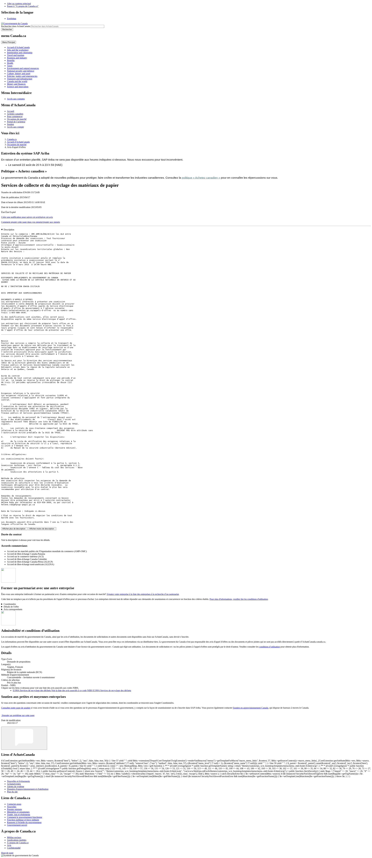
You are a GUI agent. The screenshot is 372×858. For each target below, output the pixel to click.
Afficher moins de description (42, 529)
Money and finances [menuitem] (16, 84)
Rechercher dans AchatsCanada (15, 26)
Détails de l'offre (11, 606)
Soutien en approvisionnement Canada (250, 708)
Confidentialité (13, 848)
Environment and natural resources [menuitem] (23, 68)
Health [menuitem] (10, 63)
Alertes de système (15, 786)
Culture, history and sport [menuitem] (18, 73)
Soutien (10, 124)
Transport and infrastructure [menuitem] (19, 79)
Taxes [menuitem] (9, 65)
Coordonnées (10, 604)
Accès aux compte (15, 127)
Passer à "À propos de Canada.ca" (23, 6)
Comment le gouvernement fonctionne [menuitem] (24, 817)
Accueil (10, 111)
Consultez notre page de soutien (15, 708)
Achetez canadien (15, 114)
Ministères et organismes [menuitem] (18, 812)
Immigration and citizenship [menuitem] (19, 52)
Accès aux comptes (16, 99)
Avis (9, 845)
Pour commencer (15, 116)
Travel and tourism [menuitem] (15, 55)
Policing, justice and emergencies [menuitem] (22, 76)
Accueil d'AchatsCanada (18, 142)
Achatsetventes (14, 784)
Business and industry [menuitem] (17, 58)
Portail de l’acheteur (16, 121)
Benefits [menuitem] (11, 60)
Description (9, 229)
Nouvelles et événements (18, 781)
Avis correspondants (13, 609)
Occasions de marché (16, 119)
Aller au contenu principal (19, 3)
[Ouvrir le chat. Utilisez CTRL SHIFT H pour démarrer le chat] (24, 738)
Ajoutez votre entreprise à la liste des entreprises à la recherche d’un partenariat (143, 594)
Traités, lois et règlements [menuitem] (18, 814)
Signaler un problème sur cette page (18, 715)
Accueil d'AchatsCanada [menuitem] (18, 47)
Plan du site (12, 792)
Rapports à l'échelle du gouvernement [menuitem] (24, 822)
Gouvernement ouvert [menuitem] (17, 825)
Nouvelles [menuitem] (11, 806)
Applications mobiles (16, 840)
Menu (8, 42)
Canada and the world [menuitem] (17, 81)
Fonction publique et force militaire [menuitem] (23, 820)
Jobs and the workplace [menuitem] (17, 50)
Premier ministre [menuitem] (14, 809)
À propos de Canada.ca (17, 842)
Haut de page (7, 853)
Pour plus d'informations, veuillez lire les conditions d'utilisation (239, 599)
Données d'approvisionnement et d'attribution (27, 789)
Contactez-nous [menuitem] (14, 804)
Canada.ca (12, 139)
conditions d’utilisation (269, 646)
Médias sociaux (14, 837)
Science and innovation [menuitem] (17, 86)
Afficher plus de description (14, 529)
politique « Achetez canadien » (201, 177)
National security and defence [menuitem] (20, 71)
